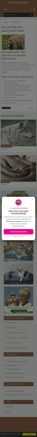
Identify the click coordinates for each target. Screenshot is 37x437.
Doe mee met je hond (18, 232)
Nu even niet (18, 236)
